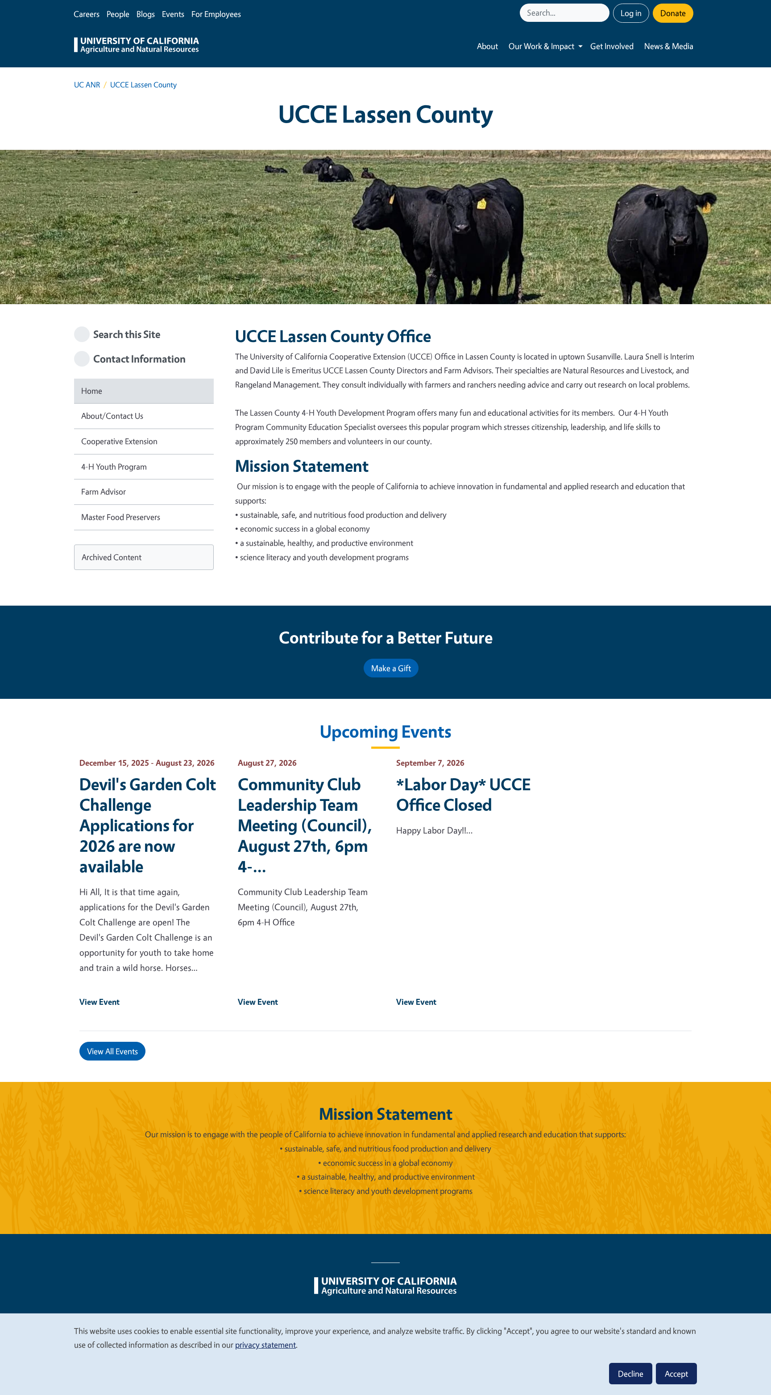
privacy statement (265, 1344)
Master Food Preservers (120, 517)
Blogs (146, 13)
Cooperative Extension (119, 441)
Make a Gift (391, 668)
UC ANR (87, 84)
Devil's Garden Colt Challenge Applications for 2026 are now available (147, 825)
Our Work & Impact (541, 46)
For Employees (216, 13)
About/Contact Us (112, 415)
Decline (630, 1373)
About (487, 46)
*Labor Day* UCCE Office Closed (463, 794)
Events (173, 13)
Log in (631, 13)
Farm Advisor (103, 491)
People (118, 13)
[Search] (603, 13)
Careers (86, 13)
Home (91, 390)
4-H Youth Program (114, 466)
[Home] (136, 46)
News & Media (668, 46)
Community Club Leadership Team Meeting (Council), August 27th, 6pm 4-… (305, 825)
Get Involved (612, 46)
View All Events (112, 1051)
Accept (676, 1373)
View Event (99, 1001)
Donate (673, 13)
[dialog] (385, 1353)
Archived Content (111, 557)
